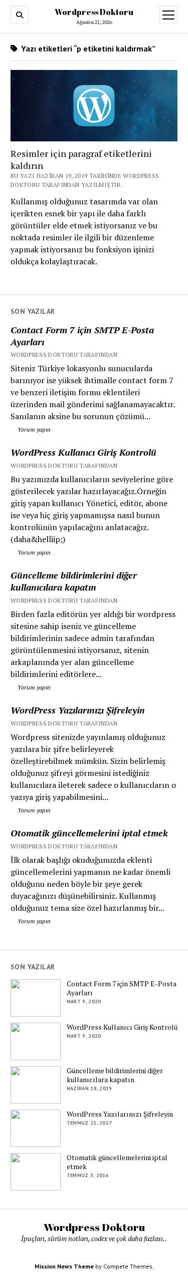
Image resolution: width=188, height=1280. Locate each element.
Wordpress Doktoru (94, 11)
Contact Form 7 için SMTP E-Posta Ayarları (82, 336)
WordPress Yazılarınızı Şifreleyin (78, 710)
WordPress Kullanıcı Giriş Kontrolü (83, 452)
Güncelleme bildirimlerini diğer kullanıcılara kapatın (74, 581)
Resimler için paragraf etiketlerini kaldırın (81, 159)
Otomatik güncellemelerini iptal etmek (89, 833)
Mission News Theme (64, 1266)
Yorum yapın (33, 429)
